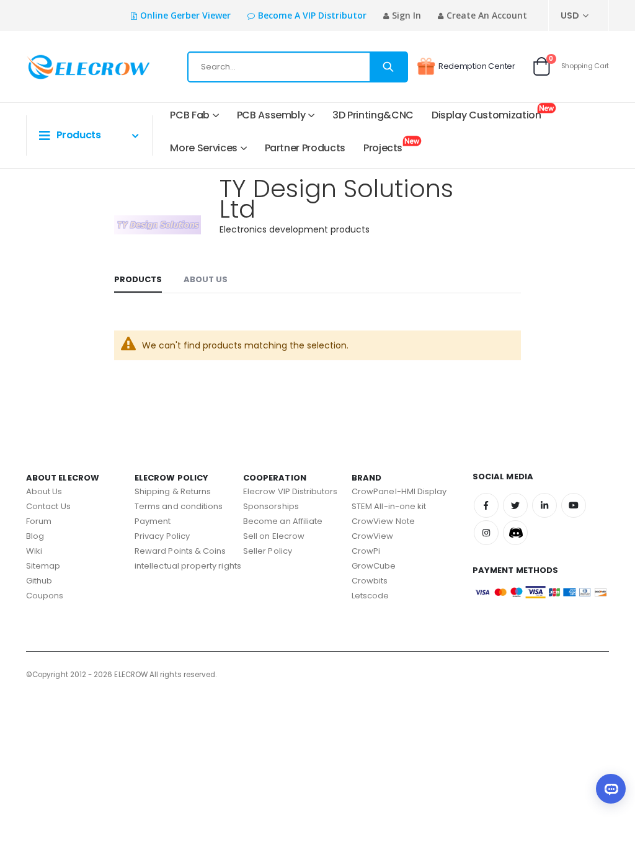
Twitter (515, 505)
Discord (515, 532)
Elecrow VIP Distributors (290, 491)
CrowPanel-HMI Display (399, 491)
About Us (206, 279)
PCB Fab (190, 115)
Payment (153, 521)
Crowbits (370, 581)
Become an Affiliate (282, 521)
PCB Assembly (271, 115)
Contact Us (48, 506)
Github (39, 581)
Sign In (406, 15)
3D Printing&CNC (373, 115)
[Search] (388, 67)
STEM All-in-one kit (389, 506)
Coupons (44, 595)
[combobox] (298, 67)
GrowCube (374, 566)
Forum (38, 521)
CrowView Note (383, 521)
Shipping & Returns (173, 491)
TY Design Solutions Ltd (336, 198)
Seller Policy (267, 551)
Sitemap (43, 566)
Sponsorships (271, 506)
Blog (35, 536)
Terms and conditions (179, 506)
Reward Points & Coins (180, 551)
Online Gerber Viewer (185, 15)
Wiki (34, 551)
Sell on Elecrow (273, 536)
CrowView (373, 536)
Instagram (486, 532)
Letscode (370, 595)
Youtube (573, 505)
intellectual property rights (188, 566)
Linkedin (544, 505)
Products (138, 279)
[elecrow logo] (66, 67)
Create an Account (486, 15)
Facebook (486, 505)
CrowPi (366, 551)
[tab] (138, 280)
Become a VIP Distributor (312, 15)
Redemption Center (476, 66)
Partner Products (305, 148)
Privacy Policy (162, 536)
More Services (203, 148)
